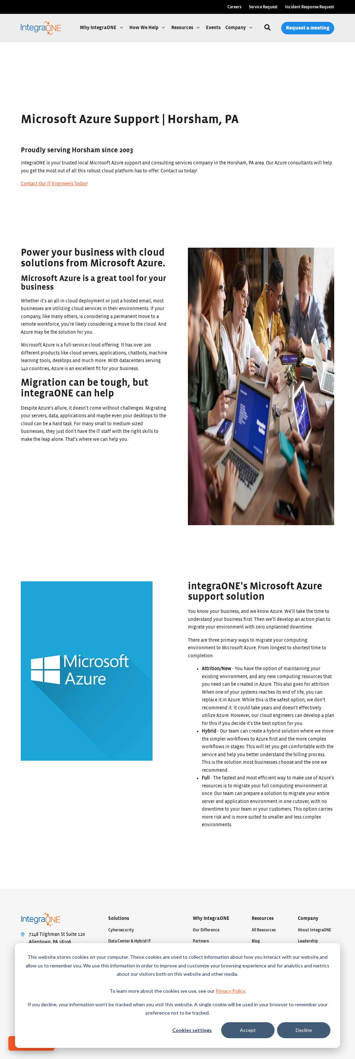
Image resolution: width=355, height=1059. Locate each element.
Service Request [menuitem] (263, 7)
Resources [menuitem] (263, 918)
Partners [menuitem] (201, 941)
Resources (182, 27)
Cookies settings (192, 1030)
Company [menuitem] (308, 918)
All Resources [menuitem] (264, 930)
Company (236, 27)
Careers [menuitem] (234, 7)
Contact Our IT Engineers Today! (54, 183)
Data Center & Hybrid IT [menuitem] (129, 941)
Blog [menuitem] (256, 941)
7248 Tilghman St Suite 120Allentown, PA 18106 (57, 938)
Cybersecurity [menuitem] (121, 930)
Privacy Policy (230, 991)
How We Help (144, 27)
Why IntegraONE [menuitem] (211, 918)
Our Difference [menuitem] (206, 930)
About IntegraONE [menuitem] (314, 930)
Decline (304, 1030)
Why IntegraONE (99, 27)
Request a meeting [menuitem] (307, 28)
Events (213, 27)
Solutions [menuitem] (118, 918)
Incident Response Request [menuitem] (309, 7)
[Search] (267, 28)
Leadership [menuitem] (308, 941)
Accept (248, 1030)
